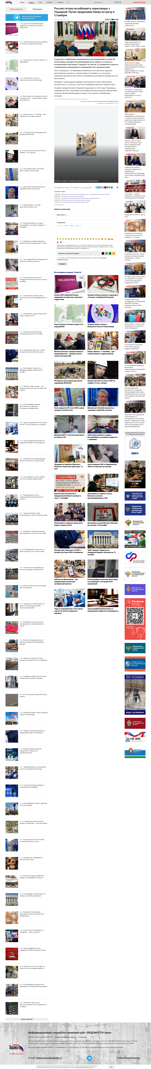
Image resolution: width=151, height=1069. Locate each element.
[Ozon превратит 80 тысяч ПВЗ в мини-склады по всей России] (69, 397)
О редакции (60, 2)
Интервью (49, 2)
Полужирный (58, 225)
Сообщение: (61, 222)
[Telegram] (110, 19)
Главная (22, 2)
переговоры (84, 99)
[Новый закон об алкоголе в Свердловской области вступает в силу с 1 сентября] (69, 483)
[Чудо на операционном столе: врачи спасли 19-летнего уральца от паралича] (69, 598)
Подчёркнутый (62, 225)
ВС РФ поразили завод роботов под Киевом (72, 196)
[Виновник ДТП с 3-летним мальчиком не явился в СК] (69, 424)
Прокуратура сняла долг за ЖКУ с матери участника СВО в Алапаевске (68, 551)
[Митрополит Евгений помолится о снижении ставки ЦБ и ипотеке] (103, 397)
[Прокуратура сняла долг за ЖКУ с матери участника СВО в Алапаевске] (69, 539)
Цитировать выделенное (78, 225)
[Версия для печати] (117, 187)
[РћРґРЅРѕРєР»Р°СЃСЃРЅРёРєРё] (109, 19)
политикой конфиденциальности (83, 1067)
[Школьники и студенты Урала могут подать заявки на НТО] (69, 512)
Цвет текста (66, 225)
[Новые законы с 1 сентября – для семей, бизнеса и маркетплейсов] (103, 341)
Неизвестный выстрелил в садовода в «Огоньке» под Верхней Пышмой (103, 296)
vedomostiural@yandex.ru (49, 1057)
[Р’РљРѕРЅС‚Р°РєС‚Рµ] (107, 19)
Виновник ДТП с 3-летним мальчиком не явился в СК (69, 436)
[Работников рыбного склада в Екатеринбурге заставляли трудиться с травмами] (103, 424)
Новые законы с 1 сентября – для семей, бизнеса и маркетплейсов (101, 352)
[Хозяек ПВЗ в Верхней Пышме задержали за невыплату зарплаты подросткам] (69, 284)
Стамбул (78, 99)
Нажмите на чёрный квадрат (69, 253)
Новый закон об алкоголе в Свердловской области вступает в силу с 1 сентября (67, 495)
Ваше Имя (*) (61, 215)
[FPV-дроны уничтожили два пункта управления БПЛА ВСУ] (69, 370)
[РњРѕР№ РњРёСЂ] (117, 19)
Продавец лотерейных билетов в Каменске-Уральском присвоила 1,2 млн (68, 466)
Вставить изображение (71, 225)
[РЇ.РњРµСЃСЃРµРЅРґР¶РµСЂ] (105, 19)
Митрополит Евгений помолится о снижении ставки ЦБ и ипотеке (101, 409)
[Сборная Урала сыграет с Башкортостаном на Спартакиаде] (103, 313)
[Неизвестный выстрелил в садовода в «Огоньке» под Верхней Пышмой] (103, 284)
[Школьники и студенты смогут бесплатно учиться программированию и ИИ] (103, 483)
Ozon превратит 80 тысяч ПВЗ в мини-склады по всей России (69, 409)
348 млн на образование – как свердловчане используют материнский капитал (66, 581)
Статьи (40, 2)
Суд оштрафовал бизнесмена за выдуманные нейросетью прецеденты (103, 610)
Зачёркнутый (64, 225)
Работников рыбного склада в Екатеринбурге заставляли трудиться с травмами (102, 437)
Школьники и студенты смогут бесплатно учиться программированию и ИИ (100, 495)
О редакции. (82, 1037)
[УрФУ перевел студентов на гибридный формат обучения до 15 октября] (103, 539)
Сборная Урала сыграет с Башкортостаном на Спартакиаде (101, 325)
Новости (31, 2)
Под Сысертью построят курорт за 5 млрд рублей (68, 325)
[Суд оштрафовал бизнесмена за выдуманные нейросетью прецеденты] (103, 598)
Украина (62, 99)
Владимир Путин (70, 99)
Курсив (60, 225)
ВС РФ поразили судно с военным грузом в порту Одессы (75, 200)
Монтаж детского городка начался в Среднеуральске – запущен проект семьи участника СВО (85, 194)
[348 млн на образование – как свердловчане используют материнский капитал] (69, 568)
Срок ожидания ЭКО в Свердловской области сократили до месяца (102, 465)
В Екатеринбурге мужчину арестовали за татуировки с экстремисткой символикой (103, 581)
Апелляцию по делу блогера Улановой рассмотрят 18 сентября (102, 524)
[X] (112, 19)
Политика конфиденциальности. (66, 1037)
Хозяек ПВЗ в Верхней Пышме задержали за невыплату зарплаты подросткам (68, 297)
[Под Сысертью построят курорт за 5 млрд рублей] (69, 313)
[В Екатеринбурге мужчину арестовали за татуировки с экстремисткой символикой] (103, 568)
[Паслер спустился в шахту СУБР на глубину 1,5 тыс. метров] (103, 370)
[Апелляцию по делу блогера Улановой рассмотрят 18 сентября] (103, 512)
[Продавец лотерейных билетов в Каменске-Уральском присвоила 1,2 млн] (69, 453)
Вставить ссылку (73, 225)
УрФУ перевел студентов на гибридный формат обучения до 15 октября (102, 552)
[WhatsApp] (116, 19)
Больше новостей (26, 1019)
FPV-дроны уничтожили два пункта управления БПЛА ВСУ (68, 382)
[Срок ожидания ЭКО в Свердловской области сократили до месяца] (103, 453)
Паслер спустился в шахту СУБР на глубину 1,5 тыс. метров (101, 382)
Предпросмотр (80, 225)
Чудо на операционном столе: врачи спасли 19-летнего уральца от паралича (68, 611)
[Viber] (114, 19)
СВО (58, 99)
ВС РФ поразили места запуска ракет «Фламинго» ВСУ (75, 202)
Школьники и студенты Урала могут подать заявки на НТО (68, 524)
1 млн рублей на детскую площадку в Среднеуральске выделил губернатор (80, 198)
